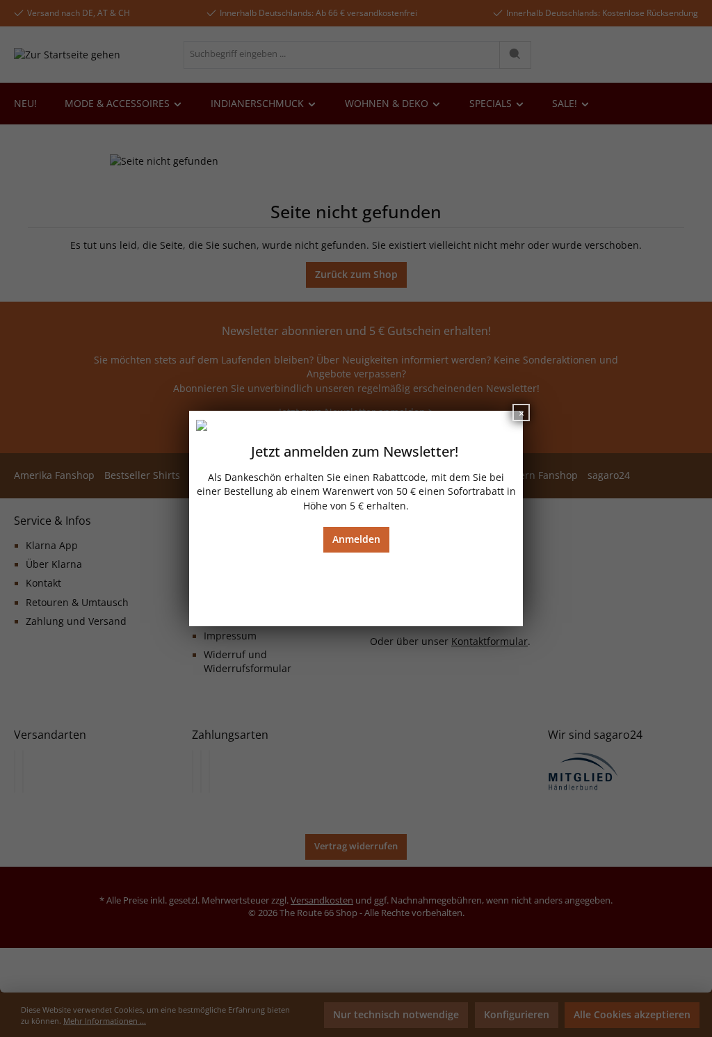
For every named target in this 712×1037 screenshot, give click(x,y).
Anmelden (356, 539)
